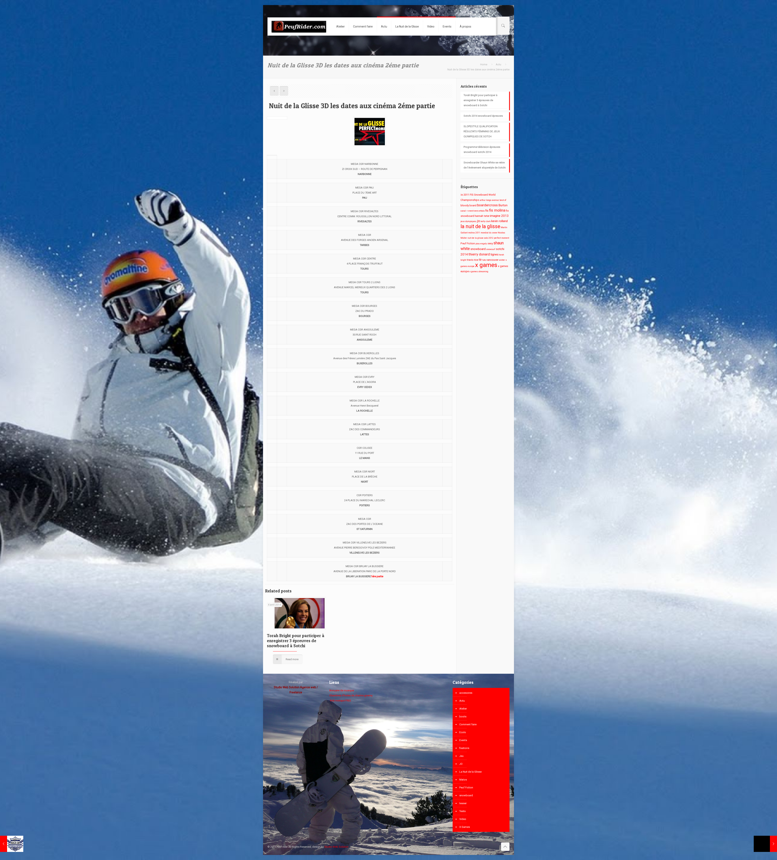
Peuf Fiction (468, 243)
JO (461, 763)
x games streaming (478, 271)
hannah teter (482, 215)
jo (478, 221)
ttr (480, 260)
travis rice (472, 259)
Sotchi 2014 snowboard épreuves (483, 115)
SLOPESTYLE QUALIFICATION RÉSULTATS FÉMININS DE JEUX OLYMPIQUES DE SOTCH (482, 131)
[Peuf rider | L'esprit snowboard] (299, 26)
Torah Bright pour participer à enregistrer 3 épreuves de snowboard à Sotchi (295, 640)
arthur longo (485, 200)
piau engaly (481, 243)
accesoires (465, 692)
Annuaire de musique (341, 690)
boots (462, 716)
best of (503, 200)
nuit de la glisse (475, 238)
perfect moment (501, 238)
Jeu (461, 755)
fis (486, 210)
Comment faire (468, 724)
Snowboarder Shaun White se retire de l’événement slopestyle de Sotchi (485, 165)
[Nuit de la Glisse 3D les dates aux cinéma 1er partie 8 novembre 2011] (765, 844)
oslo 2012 (488, 238)
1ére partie (377, 576)
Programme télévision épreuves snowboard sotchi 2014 (482, 149)
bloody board (469, 205)
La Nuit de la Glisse (470, 771)
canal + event (467, 211)
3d (462, 195)
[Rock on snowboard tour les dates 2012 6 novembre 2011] (11, 844)
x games (486, 265)
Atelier (463, 708)
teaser (463, 803)
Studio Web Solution (336, 846)
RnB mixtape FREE (340, 700)
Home (483, 64)
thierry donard (479, 254)
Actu (498, 64)
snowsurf (490, 249)
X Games (464, 826)
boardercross (487, 205)
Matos (463, 779)
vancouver (492, 259)
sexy (490, 243)
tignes (494, 254)
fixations (464, 748)
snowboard (478, 249)
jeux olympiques (468, 221)
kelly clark (486, 221)
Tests (462, 811)
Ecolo (462, 732)
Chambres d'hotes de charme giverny (351, 695)
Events (463, 740)
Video (462, 819)
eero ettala (479, 211)
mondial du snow (489, 232)
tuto (484, 260)
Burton (502, 205)
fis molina (497, 210)
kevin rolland (499, 221)
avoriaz (495, 200)
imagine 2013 (499, 216)
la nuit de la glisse (480, 226)
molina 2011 (474, 232)
